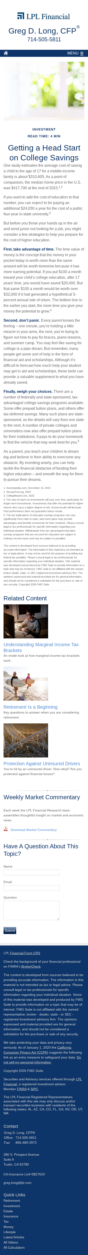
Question (10, 897)
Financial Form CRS (25, 953)
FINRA (22, 1089)
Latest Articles (14, 1237)
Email (8, 882)
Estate (8, 1211)
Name (8, 866)
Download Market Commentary (34, 830)
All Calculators (14, 1247)
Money (9, 1227)
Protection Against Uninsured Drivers (42, 763)
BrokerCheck (31, 966)
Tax (6, 1221)
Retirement (12, 1200)
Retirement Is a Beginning (30, 707)
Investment (12, 1206)
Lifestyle (10, 1232)
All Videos (11, 1242)
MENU (73, 53)
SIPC (34, 1089)
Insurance (11, 1216)
